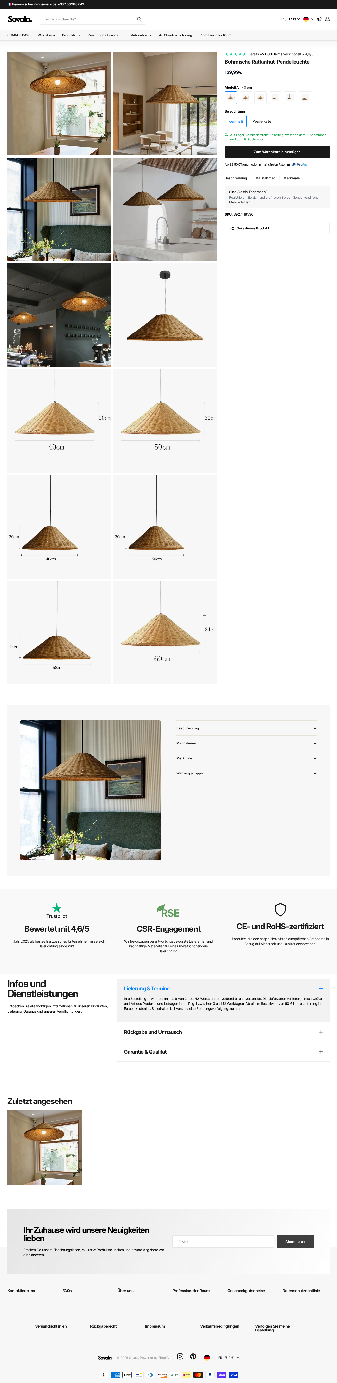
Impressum (155, 1326)
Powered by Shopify (154, 1358)
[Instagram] (180, 1356)
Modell (238, 87)
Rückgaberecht (103, 1326)
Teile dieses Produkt (253, 228)
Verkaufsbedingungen (219, 1326)
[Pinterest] (193, 1357)
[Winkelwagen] (327, 19)
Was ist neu (46, 35)
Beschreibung (236, 178)
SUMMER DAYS (18, 35)
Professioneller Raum (215, 35)
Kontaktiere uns (21, 1290)
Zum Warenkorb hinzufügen (277, 152)
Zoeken (139, 19)
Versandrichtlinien (51, 1326)
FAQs (67, 1290)
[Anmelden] (319, 19)
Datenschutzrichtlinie (301, 1290)
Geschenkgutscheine (246, 1290)
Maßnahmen (265, 178)
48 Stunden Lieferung (175, 35)
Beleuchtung (235, 111)
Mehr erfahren (239, 202)
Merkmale (291, 178)
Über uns (125, 1290)
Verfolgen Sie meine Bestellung (272, 1328)
